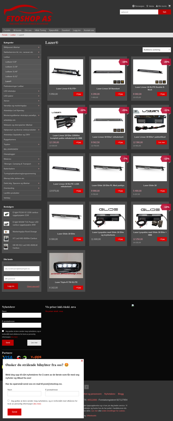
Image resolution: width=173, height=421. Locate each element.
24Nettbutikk (91, 416)
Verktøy (7, 198)
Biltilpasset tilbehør (12, 47)
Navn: (4, 311)
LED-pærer (8, 96)
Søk (164, 12)
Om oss (28, 30)
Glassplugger (9, 154)
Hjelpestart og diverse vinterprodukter (20, 130)
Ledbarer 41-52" (11, 76)
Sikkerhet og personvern (90, 394)
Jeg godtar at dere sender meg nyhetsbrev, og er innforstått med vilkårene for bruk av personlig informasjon (21, 334)
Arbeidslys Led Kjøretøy (14, 110)
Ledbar (7, 57)
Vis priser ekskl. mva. (54, 311)
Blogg (121, 394)
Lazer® (8, 81)
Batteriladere (9, 169)
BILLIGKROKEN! (11, 149)
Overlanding (9, 188)
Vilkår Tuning (40, 30)
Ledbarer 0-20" (11, 62)
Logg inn (77, 30)
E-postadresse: (8, 321)
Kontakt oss (89, 30)
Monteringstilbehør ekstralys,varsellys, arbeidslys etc (20, 117)
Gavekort (66, 30)
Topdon (7, 144)
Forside (7, 30)
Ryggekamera (10, 139)
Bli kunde (17, 30)
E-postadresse (10, 265)
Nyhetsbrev (109, 394)
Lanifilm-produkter (11, 193)
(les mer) (14, 337)
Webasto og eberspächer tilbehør (18, 125)
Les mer (34, 343)
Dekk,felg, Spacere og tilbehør (17, 183)
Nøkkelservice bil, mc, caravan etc (18, 52)
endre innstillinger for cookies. (113, 411)
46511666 (92, 400)
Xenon (6, 101)
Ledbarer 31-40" (11, 72)
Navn (10, 390)
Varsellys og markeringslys (15, 106)
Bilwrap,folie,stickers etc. (14, 178)
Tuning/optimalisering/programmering (20, 173)
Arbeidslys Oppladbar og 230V (17, 135)
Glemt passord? (33, 286)
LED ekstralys (10, 91)
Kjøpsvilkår (54, 30)
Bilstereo (7, 159)
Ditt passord (9, 275)
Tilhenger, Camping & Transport (17, 164)
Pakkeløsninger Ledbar (14, 86)
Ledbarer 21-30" (11, 67)
